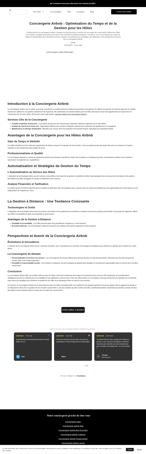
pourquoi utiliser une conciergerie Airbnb (70, 114)
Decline (139, 449)
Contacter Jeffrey (124, 12)
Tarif (69, 12)
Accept (130, 449)
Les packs (80, 12)
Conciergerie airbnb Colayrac (73, 435)
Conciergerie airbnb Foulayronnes (73, 439)
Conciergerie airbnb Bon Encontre (73, 430)
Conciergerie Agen (73, 422)
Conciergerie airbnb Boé (73, 426)
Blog (92, 12)
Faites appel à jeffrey (73, 310)
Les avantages (55, 12)
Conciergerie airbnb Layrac (73, 443)
